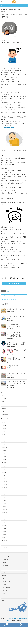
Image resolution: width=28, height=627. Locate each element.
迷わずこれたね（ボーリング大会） (12, 295)
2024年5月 (4, 441)
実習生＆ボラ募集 (6, 587)
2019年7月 (4, 522)
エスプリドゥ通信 (6, 581)
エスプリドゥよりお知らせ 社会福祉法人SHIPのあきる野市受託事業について (16, 334)
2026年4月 (4, 425)
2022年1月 (4, 478)
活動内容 (4, 562)
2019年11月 (4, 509)
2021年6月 (4, 500)
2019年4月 (4, 528)
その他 (3, 395)
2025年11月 (4, 434)
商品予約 (4, 600)
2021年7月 (4, 497)
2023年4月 (4, 459)
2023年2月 (4, 462)
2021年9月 (4, 490)
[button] (7, 625)
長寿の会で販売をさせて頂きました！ (13, 299)
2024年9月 (4, 437)
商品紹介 (4, 408)
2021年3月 (4, 503)
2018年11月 (4, 544)
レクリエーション (7, 398)
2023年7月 (4, 453)
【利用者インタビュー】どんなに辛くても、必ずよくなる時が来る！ (16, 383)
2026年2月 (4, 428)
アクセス (4, 572)
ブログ (3, 578)
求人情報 (4, 584)
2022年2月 (4, 475)
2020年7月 (4, 506)
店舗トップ (4, 590)
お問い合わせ (14, 283)
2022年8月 (4, 469)
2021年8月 (4, 494)
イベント (4, 401)
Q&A (3, 568)
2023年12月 (4, 447)
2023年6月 (4, 456)
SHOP (3, 597)
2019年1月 (4, 537)
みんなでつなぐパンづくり (15, 309)
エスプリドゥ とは (6, 559)
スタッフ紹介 (5, 565)
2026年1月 (4, 431)
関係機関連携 (5, 414)
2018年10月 (4, 547)
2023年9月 (4, 450)
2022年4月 (4, 472)
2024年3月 (4, 444)
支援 (3, 11)
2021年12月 (4, 481)
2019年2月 (4, 534)
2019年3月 (4, 531)
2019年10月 (4, 512)
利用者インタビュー (6, 405)
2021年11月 (4, 484)
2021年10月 (4, 487)
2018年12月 (4, 540)
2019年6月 (4, 525)
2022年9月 (4, 466)
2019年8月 (4, 519)
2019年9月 (4, 515)
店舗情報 (4, 575)
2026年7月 (4, 422)
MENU (3, 593)
